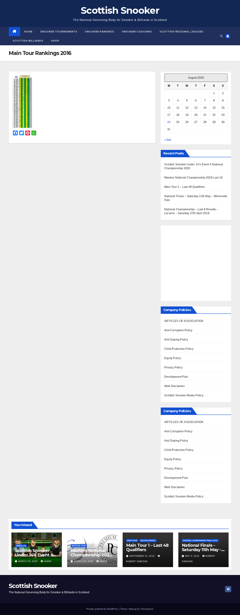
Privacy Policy (173, 367)
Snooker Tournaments (58, 31)
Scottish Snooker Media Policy (183, 395)
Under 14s (21, 546)
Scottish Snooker (120, 10)
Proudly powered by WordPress (102, 609)
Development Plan (176, 376)
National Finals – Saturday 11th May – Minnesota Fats (201, 550)
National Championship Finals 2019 (200, 540)
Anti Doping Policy (176, 339)
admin (47, 561)
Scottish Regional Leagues (181, 31)
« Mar (167, 139)
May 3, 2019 (192, 556)
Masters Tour (79, 546)
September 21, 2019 (142, 556)
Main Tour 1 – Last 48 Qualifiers (184, 186)
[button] (221, 36)
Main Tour (132, 540)
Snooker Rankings (99, 31)
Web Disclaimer (174, 386)
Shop (55, 40)
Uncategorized (147, 540)
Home (28, 31)
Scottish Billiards (28, 40)
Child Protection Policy (179, 348)
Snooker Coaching (137, 31)
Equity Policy (172, 358)
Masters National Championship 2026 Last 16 (193, 177)
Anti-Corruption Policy (178, 330)
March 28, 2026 (28, 561)
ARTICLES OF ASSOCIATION (183, 320)
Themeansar (147, 609)
